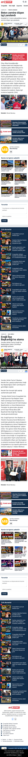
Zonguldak (4, 5)
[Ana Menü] (25, 2)
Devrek (26, 5)
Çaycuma (19, 5)
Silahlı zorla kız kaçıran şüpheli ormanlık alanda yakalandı (20, 196)
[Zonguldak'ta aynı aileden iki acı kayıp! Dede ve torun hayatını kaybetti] (7, 535)
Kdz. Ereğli (12, 5)
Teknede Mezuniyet (7, 741)
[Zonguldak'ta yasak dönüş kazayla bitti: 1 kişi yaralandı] (21, 535)
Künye (10, 739)
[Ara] (23, 2)
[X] (15, 719)
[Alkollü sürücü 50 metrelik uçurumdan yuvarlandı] (7, 177)
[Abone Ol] (26, 45)
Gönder (4, 220)
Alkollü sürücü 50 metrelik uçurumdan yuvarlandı (6, 183)
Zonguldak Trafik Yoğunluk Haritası (12, 728)
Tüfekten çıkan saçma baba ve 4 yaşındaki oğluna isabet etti (20, 170)
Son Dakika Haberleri (8, 733)
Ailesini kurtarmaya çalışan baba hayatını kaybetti (20, 183)
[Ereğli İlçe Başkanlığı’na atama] (14, 361)
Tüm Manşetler (7, 732)
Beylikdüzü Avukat (18, 741)
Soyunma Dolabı (18, 739)
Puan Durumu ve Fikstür (9, 730)
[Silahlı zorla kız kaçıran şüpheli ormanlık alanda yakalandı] (21, 190)
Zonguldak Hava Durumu (9, 725)
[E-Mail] (11, 152)
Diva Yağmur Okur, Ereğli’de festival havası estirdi (7, 569)
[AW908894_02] (14, 102)
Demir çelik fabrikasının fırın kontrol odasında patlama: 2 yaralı (6, 170)
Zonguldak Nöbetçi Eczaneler (10, 723)
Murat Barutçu (13, 148)
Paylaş (4, 44)
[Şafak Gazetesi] (6, 2)
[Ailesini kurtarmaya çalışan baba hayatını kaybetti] (21, 177)
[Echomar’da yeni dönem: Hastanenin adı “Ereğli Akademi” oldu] (21, 550)
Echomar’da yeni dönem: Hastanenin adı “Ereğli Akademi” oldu (20, 556)
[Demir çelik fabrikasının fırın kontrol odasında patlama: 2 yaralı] (7, 163)
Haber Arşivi (6, 735)
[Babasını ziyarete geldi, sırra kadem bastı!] (7, 190)
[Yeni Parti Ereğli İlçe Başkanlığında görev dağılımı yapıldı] (21, 563)
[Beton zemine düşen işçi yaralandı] (14, 34)
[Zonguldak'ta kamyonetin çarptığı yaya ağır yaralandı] (7, 550)
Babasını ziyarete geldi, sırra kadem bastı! (6, 195)
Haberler (3, 10)
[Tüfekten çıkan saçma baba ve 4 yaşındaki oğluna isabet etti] (21, 163)
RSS (5, 748)
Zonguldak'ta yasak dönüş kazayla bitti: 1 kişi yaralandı (21, 541)
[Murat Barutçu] (4, 149)
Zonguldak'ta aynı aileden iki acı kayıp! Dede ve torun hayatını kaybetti (6, 541)
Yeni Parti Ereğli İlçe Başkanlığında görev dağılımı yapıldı (19, 569)
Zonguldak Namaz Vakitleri (10, 727)
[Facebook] (12, 719)
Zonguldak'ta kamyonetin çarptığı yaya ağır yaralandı (7, 556)
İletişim (4, 739)
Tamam (19, 755)
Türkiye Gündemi (12, 10)
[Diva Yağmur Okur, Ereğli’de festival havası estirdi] (7, 563)
